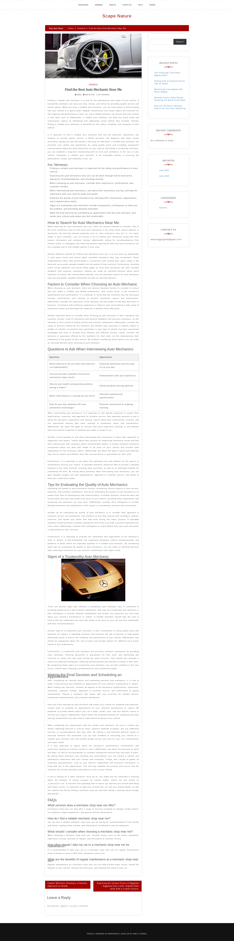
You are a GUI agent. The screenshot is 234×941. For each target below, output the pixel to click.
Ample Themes (140, 934)
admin (78, 95)
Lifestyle (127, 5)
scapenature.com (56, 783)
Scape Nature (117, 15)
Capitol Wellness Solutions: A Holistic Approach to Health (67, 884)
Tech (140, 5)
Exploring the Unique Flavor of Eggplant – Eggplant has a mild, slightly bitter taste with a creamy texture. (118, 886)
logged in (64, 906)
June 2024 (164, 176)
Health (112, 5)
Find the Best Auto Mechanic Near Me (93, 89)
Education (83, 5)
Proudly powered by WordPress (103, 934)
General (99, 5)
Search (180, 42)
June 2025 (164, 170)
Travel (152, 5)
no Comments (103, 95)
